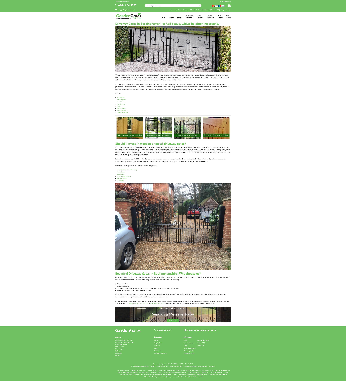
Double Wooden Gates (124, 370)
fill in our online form (157, 304)
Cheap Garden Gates (207, 370)
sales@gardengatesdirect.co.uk (138, 304)
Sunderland (184, 377)
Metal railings (121, 104)
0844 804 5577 (127, 5)
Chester (159, 372)
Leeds (218, 375)
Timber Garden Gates (177, 370)
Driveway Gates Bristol (139, 370)
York (202, 377)
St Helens (196, 377)
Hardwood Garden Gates (192, 370)
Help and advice (122, 178)
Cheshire (122, 375)
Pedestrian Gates (164, 370)
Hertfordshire (167, 375)
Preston (120, 372)
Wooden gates (121, 100)
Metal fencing (121, 102)
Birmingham (182, 375)
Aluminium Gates (201, 375)
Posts (118, 106)
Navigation (158, 337)
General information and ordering (127, 170)
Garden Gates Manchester (141, 372)
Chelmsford (211, 375)
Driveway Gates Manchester (142, 375)
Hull (190, 377)
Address (118, 337)
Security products (122, 110)
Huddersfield (128, 372)
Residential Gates (153, 370)
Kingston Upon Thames (222, 370)
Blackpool (170, 377)
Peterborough (191, 375)
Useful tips (120, 180)
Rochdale (213, 372)
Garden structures (122, 113)
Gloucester (147, 377)
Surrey (226, 372)
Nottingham (156, 377)
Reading (178, 372)
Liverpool (153, 372)
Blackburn (220, 372)
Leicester (177, 377)
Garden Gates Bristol (194, 372)
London (175, 375)
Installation (120, 174)
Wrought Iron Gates (169, 372)
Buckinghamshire (157, 375)
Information (188, 337)
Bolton (184, 372)
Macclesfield (205, 372)
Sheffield (224, 375)
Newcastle (129, 375)
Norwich (163, 377)
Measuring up (121, 172)
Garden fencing (121, 108)
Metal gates (120, 97)
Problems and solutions (124, 176)
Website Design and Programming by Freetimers (199, 366)
